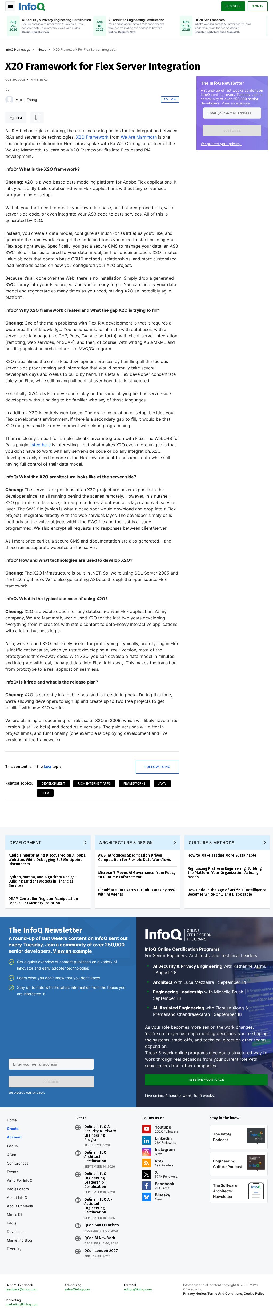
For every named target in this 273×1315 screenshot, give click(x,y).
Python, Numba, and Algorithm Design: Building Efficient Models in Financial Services (42, 881)
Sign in (258, 6)
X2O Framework (92, 137)
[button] (232, 130)
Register (233, 6)
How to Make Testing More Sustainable (222, 855)
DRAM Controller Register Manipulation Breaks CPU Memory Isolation (43, 900)
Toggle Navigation (10, 6)
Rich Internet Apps (94, 783)
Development (53, 783)
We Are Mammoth (139, 137)
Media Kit (14, 1214)
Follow (170, 99)
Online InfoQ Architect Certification (95, 1156)
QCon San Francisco (101, 1225)
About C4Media (20, 1206)
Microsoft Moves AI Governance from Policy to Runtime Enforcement (136, 875)
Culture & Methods (212, 842)
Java (47, 766)
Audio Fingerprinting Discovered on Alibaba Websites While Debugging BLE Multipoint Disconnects (47, 859)
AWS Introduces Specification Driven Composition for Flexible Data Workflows (134, 857)
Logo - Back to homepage (32, 6)
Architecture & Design (126, 842)
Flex (45, 793)
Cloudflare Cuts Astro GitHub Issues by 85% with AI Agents (136, 892)
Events (12, 1172)
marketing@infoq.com (22, 1304)
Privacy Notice (194, 1293)
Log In (12, 1146)
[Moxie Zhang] (9, 100)
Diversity (14, 1249)
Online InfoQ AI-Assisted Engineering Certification (98, 1206)
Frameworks (134, 783)
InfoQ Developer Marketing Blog (19, 1231)
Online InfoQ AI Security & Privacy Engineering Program (100, 1133)
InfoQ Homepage (17, 50)
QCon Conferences (18, 1159)
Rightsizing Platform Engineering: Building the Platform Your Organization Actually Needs (225, 872)
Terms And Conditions (224, 1293)
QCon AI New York (99, 1238)
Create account (14, 1132)
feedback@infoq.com (21, 1289)
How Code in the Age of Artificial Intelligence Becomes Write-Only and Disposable (227, 892)
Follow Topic (157, 767)
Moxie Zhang (26, 99)
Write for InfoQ (19, 1180)
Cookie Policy (254, 1293)
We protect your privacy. (221, 144)
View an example (236, 103)
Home (12, 1120)
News (42, 50)
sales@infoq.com (77, 1289)
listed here (40, 444)
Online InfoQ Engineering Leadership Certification (95, 1180)
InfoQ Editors (18, 1189)
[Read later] (37, 117)
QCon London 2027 (101, 1251)
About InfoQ (17, 1197)
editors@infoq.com (138, 1289)
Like (19, 118)
